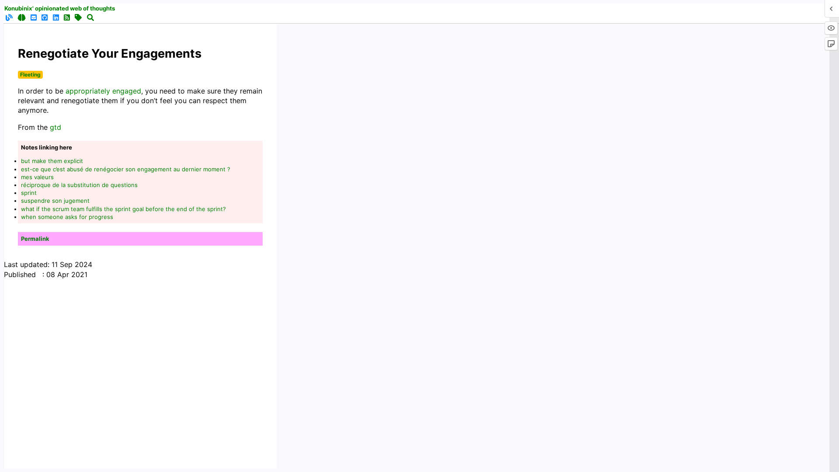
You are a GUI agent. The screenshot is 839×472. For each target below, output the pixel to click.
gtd (55, 127)
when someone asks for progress (67, 216)
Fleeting (30, 74)
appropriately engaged (103, 91)
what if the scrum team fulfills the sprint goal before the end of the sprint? (123, 208)
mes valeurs (37, 177)
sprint (29, 192)
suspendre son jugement (55, 200)
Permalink (35, 238)
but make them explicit (52, 160)
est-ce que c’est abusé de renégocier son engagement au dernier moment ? (125, 169)
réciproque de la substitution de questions (79, 184)
